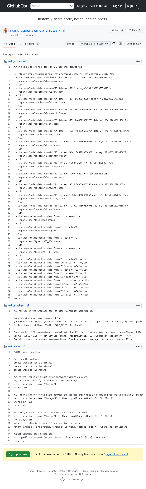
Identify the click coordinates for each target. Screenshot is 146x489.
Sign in (117, 6)
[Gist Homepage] (17, 6)
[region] (73, 182)
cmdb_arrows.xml (49, 30)
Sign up (132, 6)
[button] (113, 43)
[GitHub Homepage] (62, 479)
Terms (31, 471)
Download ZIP (134, 43)
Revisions (31, 43)
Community (74, 471)
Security (52, 471)
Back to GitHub (99, 5)
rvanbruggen (20, 30)
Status (62, 471)
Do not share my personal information (73, 474)
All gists (82, 5)
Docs (85, 471)
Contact (94, 471)
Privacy (41, 471)
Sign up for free (18, 454)
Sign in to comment (117, 454)
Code (12, 43)
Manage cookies (109, 471)
